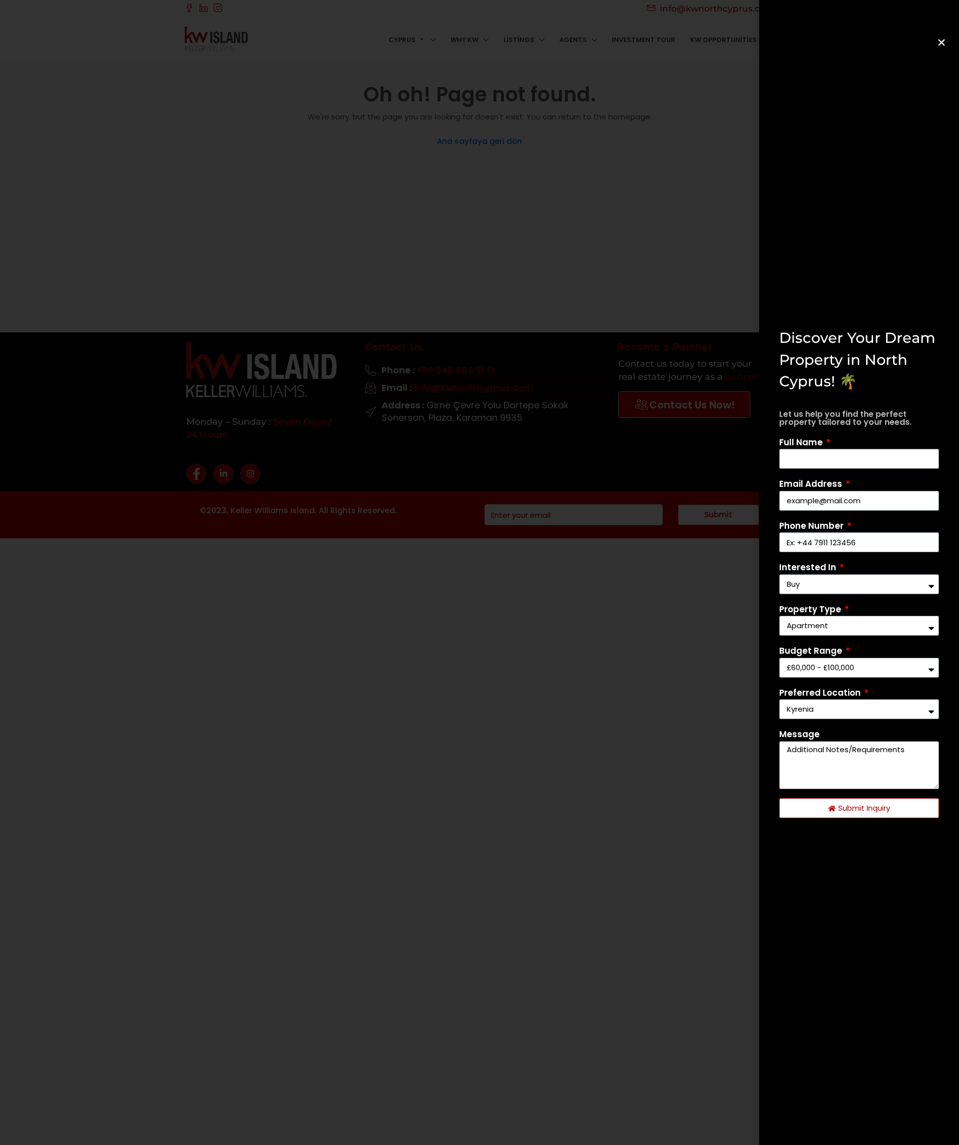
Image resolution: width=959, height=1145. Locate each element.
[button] (941, 42)
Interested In (808, 567)
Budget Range (811, 651)
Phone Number (812, 526)
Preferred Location (821, 693)
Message (799, 734)
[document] (479, 572)
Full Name (802, 442)
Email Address (811, 484)
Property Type (811, 609)
